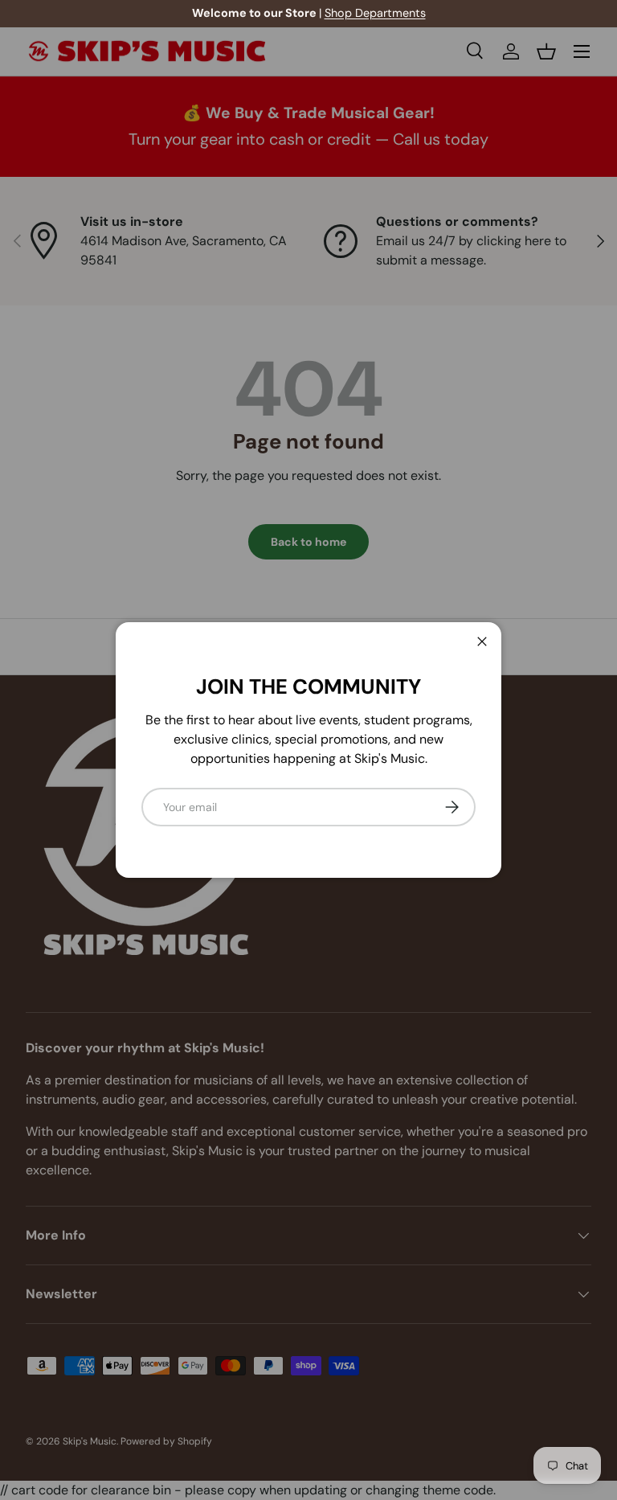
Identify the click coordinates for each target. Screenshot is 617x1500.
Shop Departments (375, 13)
